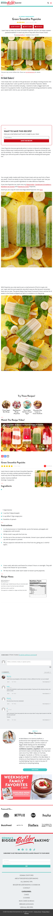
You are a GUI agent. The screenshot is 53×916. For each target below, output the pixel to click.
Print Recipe (49, 466)
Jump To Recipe (16, 26)
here (41, 190)
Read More (35, 769)
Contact (26, 888)
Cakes (26, 894)
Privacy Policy (45, 912)
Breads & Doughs (26, 904)
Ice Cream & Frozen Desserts (26, 16)
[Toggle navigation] (51, 3)
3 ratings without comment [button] (27, 655)
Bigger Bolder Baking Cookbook (26, 885)
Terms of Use (37, 912)
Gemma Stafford (20, 35)
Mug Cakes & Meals (26, 901)
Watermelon (30, 184)
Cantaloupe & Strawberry (43, 184)
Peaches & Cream (23, 186)
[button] (17, 22)
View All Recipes (26, 907)
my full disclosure (30, 72)
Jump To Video (28, 26)
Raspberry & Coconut (8, 186)
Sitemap (26, 913)
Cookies (26, 898)
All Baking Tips (26, 882)
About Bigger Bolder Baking (26, 878)
